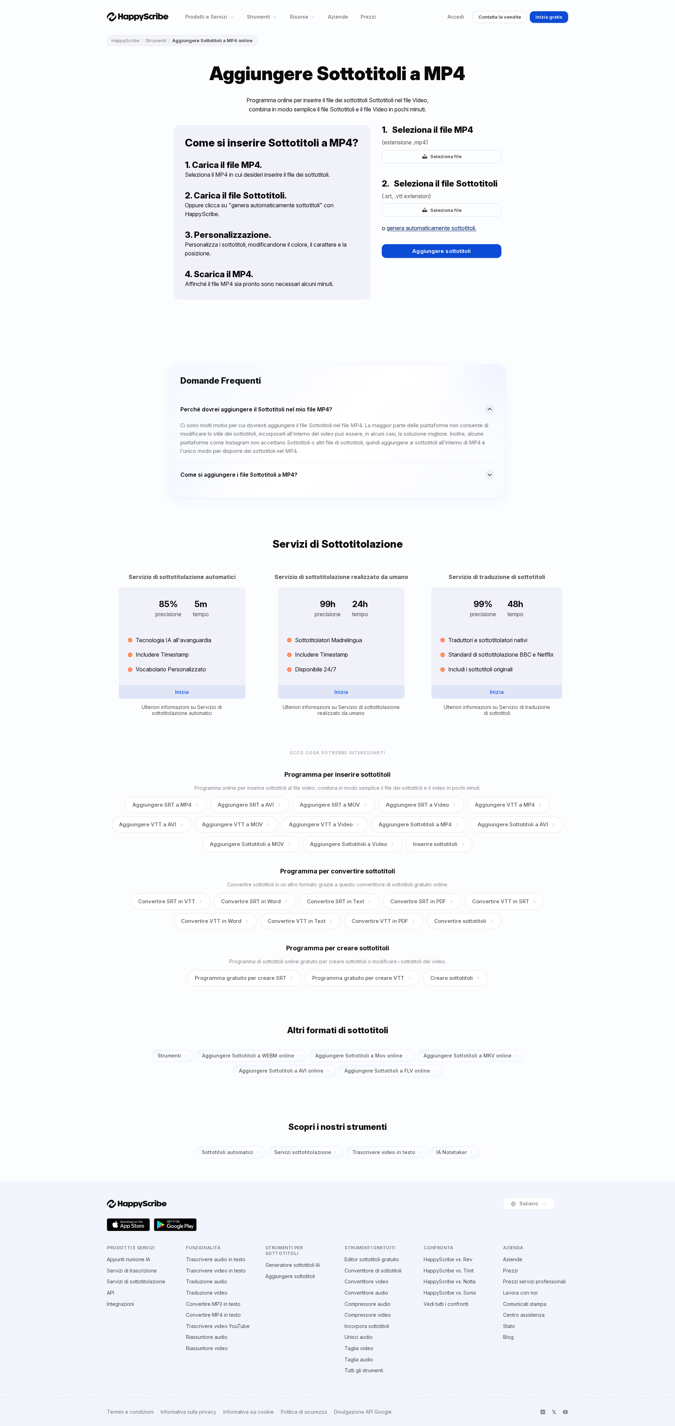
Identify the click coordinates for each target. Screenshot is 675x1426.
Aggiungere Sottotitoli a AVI (513, 824)
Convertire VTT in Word (211, 921)
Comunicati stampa (524, 1304)
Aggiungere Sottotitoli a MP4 (415, 824)
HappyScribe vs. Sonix (450, 1293)
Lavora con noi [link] (520, 1293)
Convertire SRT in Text (335, 901)
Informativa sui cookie (248, 1412)
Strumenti (258, 17)
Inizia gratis (548, 17)
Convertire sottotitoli (460, 921)
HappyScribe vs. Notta (450, 1281)
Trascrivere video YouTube (218, 1326)
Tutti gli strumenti (364, 1370)
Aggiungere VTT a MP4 (505, 804)
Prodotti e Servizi (206, 17)
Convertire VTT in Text (297, 921)
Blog (508, 1337)
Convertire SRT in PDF (418, 901)
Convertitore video (366, 1281)
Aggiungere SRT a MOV (330, 804)
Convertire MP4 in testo (213, 1315)
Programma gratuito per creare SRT (240, 978)
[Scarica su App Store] (128, 1224)
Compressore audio (368, 1304)
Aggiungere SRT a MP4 (162, 804)
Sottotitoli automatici (227, 1152)
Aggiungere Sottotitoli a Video (348, 844)
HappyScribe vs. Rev (448, 1259)
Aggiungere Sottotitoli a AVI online (281, 1071)
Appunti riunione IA (128, 1259)
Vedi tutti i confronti (446, 1304)
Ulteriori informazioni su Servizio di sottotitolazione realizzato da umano (341, 710)
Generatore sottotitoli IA (292, 1265)
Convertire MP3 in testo (213, 1304)
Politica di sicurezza (304, 1412)
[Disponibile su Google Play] (175, 1224)
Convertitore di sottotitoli (373, 1271)
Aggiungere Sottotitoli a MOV (247, 844)
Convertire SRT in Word (251, 901)
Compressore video (368, 1315)
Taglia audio (359, 1359)
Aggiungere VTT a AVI (147, 824)
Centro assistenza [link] (524, 1315)
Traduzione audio (206, 1281)
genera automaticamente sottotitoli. (431, 228)
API (110, 1293)
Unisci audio (359, 1337)
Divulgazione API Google (363, 1412)
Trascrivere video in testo (383, 1152)
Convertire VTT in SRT (500, 901)
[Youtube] (565, 1412)
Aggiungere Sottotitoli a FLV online (387, 1071)
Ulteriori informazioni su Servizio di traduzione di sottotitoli (497, 710)
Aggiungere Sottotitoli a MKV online (468, 1056)
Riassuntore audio (206, 1337)
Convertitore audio (366, 1293)
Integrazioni (120, 1304)
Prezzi (368, 17)
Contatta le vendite (499, 17)
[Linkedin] (543, 1412)
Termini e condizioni (130, 1412)
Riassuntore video (207, 1348)
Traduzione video (206, 1293)
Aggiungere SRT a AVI (246, 804)
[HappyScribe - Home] (137, 16)
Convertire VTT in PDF (380, 921)
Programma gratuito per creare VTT (358, 978)
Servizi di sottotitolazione (136, 1281)
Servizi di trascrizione (132, 1271)
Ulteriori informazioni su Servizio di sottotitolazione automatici (182, 710)
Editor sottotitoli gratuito (372, 1259)
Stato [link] (509, 1326)
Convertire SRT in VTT (166, 901)
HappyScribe (125, 40)
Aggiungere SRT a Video (417, 804)
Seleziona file (446, 156)
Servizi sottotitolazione (302, 1152)
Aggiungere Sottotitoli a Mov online (359, 1056)
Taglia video (359, 1348)
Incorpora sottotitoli (367, 1326)
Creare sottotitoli (451, 978)
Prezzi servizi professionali (534, 1281)
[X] (554, 1412)
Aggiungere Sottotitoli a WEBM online (248, 1056)
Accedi (456, 17)
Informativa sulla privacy (188, 1412)
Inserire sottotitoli (435, 844)
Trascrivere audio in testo (215, 1259)
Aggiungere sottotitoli (441, 251)
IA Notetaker (451, 1152)
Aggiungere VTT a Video (321, 824)
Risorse (299, 17)
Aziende (338, 17)
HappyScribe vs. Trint (449, 1271)
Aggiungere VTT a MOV (232, 824)
